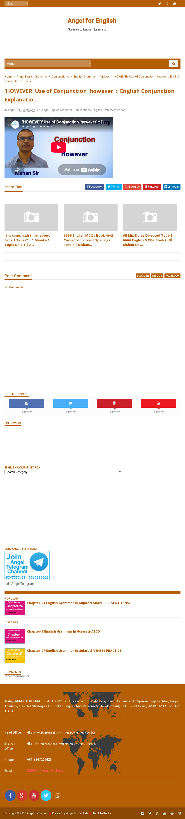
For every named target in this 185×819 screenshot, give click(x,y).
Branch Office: (10, 746)
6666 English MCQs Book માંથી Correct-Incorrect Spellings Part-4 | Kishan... (88, 240)
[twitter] (159, 3)
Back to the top (102, 813)
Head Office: (13, 732)
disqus (157, 275)
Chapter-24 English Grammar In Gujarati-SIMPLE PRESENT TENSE (79, 603)
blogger (143, 275)
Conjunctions (60, 76)
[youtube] (174, 3)
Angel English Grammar (31, 76)
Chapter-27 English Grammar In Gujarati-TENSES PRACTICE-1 (76, 650)
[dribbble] (179, 813)
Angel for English (91, 20)
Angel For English (77, 813)
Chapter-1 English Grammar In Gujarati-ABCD (63, 631)
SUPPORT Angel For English (46, 770)
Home (8, 76)
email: (9, 770)
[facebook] (142, 813)
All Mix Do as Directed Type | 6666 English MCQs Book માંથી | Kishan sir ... (149, 240)
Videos (105, 76)
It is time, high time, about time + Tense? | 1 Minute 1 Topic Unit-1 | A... (27, 240)
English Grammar (85, 76)
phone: (9, 759)
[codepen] (172, 813)
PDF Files (11, 622)
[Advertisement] (92, 45)
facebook (172, 275)
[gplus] (167, 3)
